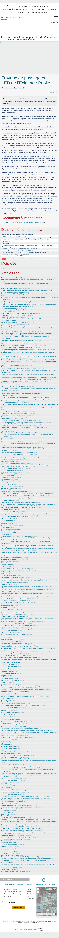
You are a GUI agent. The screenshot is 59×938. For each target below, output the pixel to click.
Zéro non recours (6, 814)
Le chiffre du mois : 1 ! (7, 709)
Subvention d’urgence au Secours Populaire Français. (16, 721)
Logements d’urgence (7, 671)
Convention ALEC (6, 714)
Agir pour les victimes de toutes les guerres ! (13, 743)
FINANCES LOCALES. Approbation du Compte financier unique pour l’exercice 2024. (24, 342)
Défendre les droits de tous (8, 750)
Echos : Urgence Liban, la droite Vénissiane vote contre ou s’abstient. (20, 393)
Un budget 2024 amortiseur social (10, 470)
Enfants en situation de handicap (10, 529)
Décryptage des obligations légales (32, 922)
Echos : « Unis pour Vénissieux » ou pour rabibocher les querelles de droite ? (22, 345)
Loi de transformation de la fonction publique (13, 792)
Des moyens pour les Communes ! (10, 668)
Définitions (52, 884)
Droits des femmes (6, 700)
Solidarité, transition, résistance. (10, 288)
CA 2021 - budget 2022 (7, 710)
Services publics (5, 744)
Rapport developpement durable (10, 782)
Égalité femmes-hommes (8, 479)
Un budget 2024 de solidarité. (9, 472)
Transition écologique (7, 564)
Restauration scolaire (7, 670)
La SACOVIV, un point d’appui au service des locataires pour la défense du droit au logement (26, 693)
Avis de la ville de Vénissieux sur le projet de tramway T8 (16, 322)
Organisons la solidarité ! (8, 459)
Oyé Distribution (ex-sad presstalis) (10, 841)
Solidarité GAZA (5, 482)
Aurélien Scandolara (52, 92)
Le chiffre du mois (6, 311)
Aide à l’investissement (7, 605)
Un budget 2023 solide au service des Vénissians (14, 634)
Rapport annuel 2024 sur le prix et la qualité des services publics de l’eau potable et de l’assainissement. (25, 240)
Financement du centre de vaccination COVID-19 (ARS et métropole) (20, 857)
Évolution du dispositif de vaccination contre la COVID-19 (16, 805)
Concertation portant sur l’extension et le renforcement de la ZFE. (19, 687)
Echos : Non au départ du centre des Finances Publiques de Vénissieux (20, 368)
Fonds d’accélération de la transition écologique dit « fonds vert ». (19, 340)
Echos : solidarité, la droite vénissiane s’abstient (14, 491)
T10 (2, 429)
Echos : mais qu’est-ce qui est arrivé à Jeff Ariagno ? (15, 315)
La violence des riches (7, 778)
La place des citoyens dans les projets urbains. (14, 310)
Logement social (5, 392)
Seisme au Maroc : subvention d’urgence (12, 557)
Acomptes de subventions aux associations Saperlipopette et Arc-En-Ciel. (22, 248)
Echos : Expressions (6, 367)
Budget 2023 (4, 563)
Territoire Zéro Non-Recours (8, 477)
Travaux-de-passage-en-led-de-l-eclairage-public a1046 (22, 222)
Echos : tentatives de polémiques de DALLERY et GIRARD (17, 646)
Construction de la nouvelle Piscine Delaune (13, 703)
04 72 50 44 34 (10, 902)
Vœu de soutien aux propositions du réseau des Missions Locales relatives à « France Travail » (27, 580)
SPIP (43, 924)
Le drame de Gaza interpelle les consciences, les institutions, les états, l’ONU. (22, 427)
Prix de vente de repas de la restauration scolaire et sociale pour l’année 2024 (22, 465)
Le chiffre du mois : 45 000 (8, 632)
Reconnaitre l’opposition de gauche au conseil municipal (17, 234)
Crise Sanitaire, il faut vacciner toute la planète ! (14, 800)
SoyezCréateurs (35, 924)
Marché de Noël (5, 702)
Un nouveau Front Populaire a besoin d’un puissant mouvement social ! (20, 424)
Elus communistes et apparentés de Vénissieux (29, 38)
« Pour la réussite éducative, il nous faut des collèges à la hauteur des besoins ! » (23, 629)
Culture (3, 718)
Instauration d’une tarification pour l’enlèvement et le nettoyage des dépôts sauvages (24, 422)
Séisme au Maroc (6, 527)
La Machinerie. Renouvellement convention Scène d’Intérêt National (19, 728)
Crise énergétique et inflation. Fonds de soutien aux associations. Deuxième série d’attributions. (27, 548)
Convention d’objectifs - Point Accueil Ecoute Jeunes (15, 755)
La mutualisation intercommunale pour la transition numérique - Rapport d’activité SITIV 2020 (26, 819)
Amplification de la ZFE (7, 522)
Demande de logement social (9, 488)
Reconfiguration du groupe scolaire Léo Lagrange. (15, 463)
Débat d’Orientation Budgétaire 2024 (11, 511)
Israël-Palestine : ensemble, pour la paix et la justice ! (15, 516)
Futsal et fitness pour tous (8, 846)
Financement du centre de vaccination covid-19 (14, 835)
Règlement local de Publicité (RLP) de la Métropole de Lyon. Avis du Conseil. (22, 767)
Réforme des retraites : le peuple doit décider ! (13, 598)
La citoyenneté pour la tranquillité (10, 365)
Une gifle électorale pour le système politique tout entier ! (16, 832)
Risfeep (3, 637)
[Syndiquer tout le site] (41, 929)
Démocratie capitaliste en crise (9, 707)
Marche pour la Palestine (8, 869)
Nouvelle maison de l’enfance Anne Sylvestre (13, 600)
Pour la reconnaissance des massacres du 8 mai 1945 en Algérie (19, 347)
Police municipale (6, 816)
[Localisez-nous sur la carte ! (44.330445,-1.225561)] (44, 880)
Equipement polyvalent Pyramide (10, 855)
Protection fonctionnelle (7, 531)
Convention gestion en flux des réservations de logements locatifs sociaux (21, 497)
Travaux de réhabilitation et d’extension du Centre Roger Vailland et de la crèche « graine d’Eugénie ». (29, 760)
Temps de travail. (5, 785)
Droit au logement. (6, 440)
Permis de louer (5, 431)
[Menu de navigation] (55, 17)
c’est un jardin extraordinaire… (9, 867)
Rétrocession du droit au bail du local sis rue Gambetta (16, 415)
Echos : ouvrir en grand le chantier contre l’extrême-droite (16, 413)
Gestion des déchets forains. (9, 604)
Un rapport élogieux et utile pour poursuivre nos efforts (16, 645)
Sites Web (20, 884)
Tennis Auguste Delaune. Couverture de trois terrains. (15, 620)
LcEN (49, 921)
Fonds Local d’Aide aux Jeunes (9, 418)
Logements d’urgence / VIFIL (9, 684)
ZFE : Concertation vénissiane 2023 (11, 680)
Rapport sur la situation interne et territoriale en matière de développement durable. (23, 515)
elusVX (3, 268)
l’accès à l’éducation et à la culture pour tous (14, 236)
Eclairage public (5, 682)
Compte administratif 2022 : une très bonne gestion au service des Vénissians (22, 596)
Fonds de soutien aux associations (10, 639)
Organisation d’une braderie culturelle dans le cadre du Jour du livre (19, 441)
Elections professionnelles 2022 (10, 753)
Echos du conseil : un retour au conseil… (12, 751)
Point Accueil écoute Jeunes (9, 746)
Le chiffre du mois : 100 (7, 561)
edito (26, 288)
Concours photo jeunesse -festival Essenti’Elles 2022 (15, 759)
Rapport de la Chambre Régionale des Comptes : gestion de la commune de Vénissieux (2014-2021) (28, 659)
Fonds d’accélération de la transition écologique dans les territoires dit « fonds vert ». (24, 458)
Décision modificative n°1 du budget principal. (13, 509)
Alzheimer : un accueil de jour (9, 848)
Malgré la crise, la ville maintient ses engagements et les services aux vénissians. (23, 689)
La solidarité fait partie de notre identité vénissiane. (15, 614)
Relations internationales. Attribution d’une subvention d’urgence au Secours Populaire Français (27, 732)
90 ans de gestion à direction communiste (12, 343)
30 (50, 259)
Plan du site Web (9, 884)
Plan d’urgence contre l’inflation (9, 486)
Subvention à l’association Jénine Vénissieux (13, 417)
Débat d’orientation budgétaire (9, 474)
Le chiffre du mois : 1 (6, 518)
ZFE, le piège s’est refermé (8, 324)
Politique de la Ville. (6, 607)
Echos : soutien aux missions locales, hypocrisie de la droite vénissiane (20, 579)
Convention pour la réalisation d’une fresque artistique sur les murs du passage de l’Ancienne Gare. (28, 443)
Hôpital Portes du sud (7, 520)
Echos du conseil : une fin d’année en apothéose (14, 791)
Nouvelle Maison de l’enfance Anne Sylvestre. (13, 627)
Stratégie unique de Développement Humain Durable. (15, 466)
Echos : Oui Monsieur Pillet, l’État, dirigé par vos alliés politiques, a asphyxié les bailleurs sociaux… (28, 294)
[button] (51, 22)
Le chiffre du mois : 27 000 (8, 833)
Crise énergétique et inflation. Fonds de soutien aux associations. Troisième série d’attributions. (27, 504)
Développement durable (7, 475)
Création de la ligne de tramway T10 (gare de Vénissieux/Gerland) (19, 807)
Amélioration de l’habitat (7, 677)
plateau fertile (5, 534)
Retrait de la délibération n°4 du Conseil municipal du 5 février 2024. (19, 433)
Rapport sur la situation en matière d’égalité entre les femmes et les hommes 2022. (23, 513)
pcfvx (42, 830)
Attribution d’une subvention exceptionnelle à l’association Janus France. (21, 447)
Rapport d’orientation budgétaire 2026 (12, 255)
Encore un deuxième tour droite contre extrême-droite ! (16, 737)
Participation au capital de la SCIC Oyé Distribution (15, 839)
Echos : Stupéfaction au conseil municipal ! (13, 616)
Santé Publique (5, 787)
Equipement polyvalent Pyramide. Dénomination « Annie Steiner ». (19, 420)
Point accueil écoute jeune (8, 842)
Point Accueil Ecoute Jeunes (9, 853)
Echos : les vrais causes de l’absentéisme (12, 278)
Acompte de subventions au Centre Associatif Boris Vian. (17, 250)
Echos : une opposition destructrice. (11, 326)
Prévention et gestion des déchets (10, 719)
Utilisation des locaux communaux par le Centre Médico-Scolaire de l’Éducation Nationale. (26, 319)
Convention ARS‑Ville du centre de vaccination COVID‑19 (17, 837)
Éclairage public (5, 566)
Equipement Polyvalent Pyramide (10, 764)
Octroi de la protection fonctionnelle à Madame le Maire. (16, 550)
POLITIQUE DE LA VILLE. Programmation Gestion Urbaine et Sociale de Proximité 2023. (25, 618)
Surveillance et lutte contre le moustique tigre (13, 582)
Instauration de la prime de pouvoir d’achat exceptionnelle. (17, 452)
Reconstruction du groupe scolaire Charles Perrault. (15, 456)
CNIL (45, 921)
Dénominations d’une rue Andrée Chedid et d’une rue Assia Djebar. (19, 331)
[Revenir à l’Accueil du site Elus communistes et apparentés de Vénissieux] (11, 24)
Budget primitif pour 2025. (8, 384)
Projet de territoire (6, 716)
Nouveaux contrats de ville (8, 532)
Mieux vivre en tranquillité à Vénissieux (12, 411)
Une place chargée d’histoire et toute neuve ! (13, 871)
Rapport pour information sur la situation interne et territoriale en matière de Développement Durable (28, 408)
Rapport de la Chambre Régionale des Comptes (14, 643)
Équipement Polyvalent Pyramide (10, 844)
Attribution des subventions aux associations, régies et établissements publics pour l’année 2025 (27, 374)
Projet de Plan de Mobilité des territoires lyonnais (14, 383)
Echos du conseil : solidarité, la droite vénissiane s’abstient (17, 536)
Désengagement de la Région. (9, 609)
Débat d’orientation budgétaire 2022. (11, 780)
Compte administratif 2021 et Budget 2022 (12, 735)
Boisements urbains (6, 694)
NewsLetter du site (40, 884)
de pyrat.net (26, 924)
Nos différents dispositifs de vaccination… (12, 801)
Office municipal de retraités (8, 673)
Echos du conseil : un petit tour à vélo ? (12, 723)
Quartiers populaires (6, 490)
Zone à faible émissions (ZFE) (9, 678)
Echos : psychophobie (7, 395)
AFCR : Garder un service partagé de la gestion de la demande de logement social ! (24, 696)
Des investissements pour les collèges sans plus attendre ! (17, 625)
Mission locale (5, 698)
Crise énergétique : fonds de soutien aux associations (15, 568)
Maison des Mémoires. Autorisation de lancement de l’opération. (18, 502)
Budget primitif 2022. (6, 776)
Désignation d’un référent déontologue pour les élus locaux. (17, 454)
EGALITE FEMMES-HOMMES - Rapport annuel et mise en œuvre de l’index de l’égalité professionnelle (29, 404)
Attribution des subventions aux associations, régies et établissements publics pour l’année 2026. (28, 238)
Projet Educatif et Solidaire (8, 320)
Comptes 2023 (5, 438)
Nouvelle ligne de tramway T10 (9, 808)
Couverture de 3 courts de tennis (10, 611)
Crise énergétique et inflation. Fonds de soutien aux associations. (19, 595)
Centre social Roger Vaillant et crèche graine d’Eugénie (16, 570)
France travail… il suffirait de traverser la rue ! (13, 577)
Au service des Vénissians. (8, 559)
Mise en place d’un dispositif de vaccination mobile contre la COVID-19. (20, 828)
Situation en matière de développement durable (14, 691)
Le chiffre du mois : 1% (7, 803)
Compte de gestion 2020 (8, 851)
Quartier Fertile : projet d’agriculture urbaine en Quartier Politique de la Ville (21, 705)
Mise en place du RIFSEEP (8, 636)
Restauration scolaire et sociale (9, 641)
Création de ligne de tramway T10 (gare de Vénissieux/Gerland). (18, 830)
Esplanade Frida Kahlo (7, 572)
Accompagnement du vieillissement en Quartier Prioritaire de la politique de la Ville (23, 381)
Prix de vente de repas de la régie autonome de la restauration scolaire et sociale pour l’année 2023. (28, 648)
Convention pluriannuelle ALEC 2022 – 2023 (13, 727)
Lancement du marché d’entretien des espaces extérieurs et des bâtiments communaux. (25, 593)
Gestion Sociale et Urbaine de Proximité (12, 401)
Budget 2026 (5, 243)
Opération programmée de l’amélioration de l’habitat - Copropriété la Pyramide (22, 686)
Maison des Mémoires (7, 484)
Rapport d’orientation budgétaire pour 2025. (13, 402)
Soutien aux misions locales (9, 575)
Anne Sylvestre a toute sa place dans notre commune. (15, 602)
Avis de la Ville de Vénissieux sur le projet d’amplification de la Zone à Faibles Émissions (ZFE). (27, 552)
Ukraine (3, 741)
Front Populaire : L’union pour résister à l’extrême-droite (16, 425)
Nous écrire (19, 907)
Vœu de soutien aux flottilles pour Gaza (12, 317)
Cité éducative (5, 812)
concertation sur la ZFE (7, 789)
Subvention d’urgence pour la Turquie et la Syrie (14, 613)
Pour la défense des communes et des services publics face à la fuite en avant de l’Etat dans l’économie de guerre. (27, 245)
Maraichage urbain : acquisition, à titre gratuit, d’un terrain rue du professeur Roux (23, 825)
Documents (29, 884)
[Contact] (54, 22)
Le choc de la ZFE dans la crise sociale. (12, 386)
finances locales (5, 849)
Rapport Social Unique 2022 (9, 461)
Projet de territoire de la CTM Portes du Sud (13, 734)
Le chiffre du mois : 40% (7, 739)
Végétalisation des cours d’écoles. (10, 712)
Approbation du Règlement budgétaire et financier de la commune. (19, 657)
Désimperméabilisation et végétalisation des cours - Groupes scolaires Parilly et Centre (25, 730)
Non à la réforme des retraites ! (9, 630)
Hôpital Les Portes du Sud (8, 481)
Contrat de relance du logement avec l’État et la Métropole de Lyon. (19, 766)
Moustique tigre (5, 573)
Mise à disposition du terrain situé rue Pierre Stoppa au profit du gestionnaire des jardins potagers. (27, 352)
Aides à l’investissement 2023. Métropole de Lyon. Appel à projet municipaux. (22, 621)
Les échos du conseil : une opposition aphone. (14, 817)
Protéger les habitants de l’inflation (10, 662)
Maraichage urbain (6, 810)
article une (21, 288)
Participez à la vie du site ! (50, 933)
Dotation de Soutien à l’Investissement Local (13, 468)
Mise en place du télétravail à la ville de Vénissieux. (15, 826)
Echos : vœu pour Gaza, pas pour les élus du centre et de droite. (18, 313)
